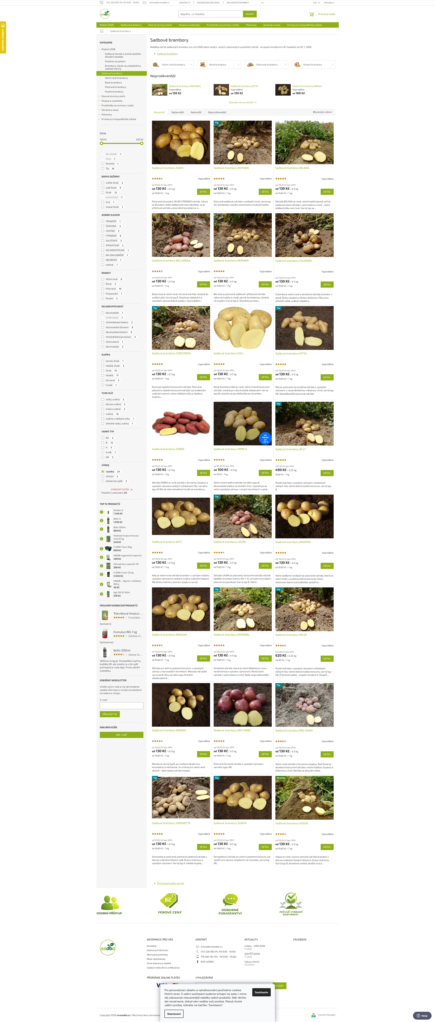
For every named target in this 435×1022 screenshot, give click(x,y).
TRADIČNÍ (113, 221)
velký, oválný (115, 399)
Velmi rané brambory (116, 77)
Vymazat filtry (120, 489)
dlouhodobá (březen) (119, 327)
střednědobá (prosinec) (121, 336)
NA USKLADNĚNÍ (117, 255)
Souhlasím (261, 992)
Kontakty (184, 2)
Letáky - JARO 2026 (254, 945)
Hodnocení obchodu (208, 2)
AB (109, 457)
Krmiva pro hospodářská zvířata (119, 119)
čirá (110, 202)
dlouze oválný (115, 404)
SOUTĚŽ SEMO (252, 953)
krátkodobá (114, 317)
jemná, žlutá (114, 360)
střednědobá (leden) (119, 322)
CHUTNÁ (112, 230)
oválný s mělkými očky (120, 418)
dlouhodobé (114, 312)
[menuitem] (106, 25)
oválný (112, 413)
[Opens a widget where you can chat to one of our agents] (422, 1016)
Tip (110, 168)
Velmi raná (114, 279)
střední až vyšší (116, 481)
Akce (110, 158)
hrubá (111, 385)
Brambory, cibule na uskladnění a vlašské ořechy (123, 67)
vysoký (113, 471)
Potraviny (107, 114)
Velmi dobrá (114, 341)
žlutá (111, 192)
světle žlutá (114, 182)
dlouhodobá (114, 346)
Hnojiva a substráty (112, 100)
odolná (112, 264)
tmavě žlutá (114, 206)
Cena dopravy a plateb (159, 963)
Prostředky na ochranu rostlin (118, 105)
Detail (203, 191)
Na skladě (113, 153)
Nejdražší (196, 112)
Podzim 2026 (108, 49)
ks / (121, 734)
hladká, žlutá (115, 365)
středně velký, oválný (119, 423)
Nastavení (174, 1013)
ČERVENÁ (113, 226)
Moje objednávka (156, 958)
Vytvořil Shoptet (326, 1014)
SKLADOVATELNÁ (117, 250)
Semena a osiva (110, 109)
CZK (315, 2)
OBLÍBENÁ (113, 259)
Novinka (112, 163)
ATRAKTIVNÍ (115, 245)
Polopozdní (114, 293)
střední (112, 476)
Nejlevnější (178, 112)
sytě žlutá (113, 187)
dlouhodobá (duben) (119, 332)
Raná (111, 283)
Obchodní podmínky (238, 2)
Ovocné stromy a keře (113, 96)
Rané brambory (113, 82)
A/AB (111, 452)
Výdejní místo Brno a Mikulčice (163, 967)
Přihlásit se (110, 714)
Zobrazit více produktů (241, 102)
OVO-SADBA (207, 961)
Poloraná (113, 288)
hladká (112, 375)
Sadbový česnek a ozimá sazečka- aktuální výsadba (123, 55)
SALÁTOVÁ (114, 240)
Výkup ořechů (251, 961)
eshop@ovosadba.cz (212, 946)
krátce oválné (115, 408)
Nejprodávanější (217, 112)
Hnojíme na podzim (115, 61)
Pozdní (112, 298)
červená (112, 380)
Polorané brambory (115, 86)
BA (109, 437)
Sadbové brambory (112, 73)
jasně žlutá (114, 197)
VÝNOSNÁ (113, 235)
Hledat (250, 13)
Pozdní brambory (114, 91)
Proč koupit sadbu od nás (170, 883)
